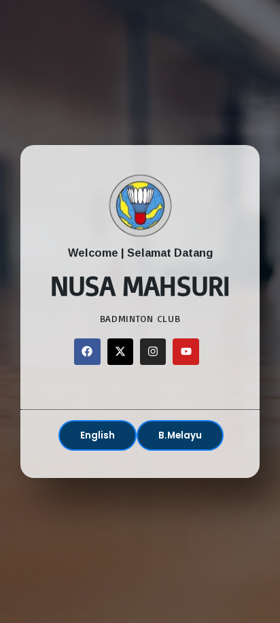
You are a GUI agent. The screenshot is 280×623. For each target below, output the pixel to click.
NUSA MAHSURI (140, 285)
